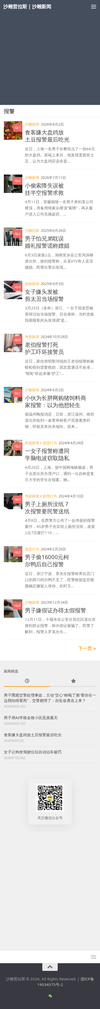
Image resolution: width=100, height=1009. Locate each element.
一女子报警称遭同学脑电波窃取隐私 (47, 454)
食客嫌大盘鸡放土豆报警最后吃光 (47, 135)
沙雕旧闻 (32, 230)
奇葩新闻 (32, 283)
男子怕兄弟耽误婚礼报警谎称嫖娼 (47, 241)
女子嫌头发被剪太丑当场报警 (44, 295)
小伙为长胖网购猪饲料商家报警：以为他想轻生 (55, 401)
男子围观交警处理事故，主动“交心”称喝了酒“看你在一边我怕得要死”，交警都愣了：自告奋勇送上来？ (50, 697)
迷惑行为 (50, 442)
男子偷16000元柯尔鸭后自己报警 (47, 560)
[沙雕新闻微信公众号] (50, 996)
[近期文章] (27, 681)
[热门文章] (73, 681)
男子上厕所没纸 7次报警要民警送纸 (47, 507)
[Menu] (93, 6)
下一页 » (87, 648)
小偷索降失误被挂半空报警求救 (44, 188)
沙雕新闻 (32, 124)
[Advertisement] (50, 52)
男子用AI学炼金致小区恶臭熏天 (31, 717)
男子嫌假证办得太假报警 (55, 610)
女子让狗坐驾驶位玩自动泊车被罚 (33, 751)
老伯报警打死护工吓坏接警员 (44, 348)
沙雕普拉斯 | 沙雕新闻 (27, 6)
